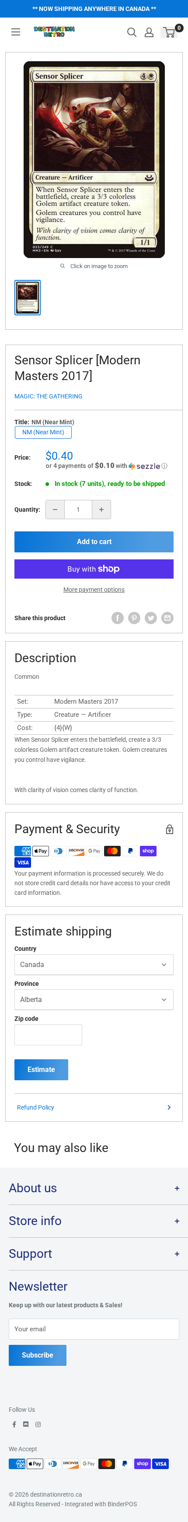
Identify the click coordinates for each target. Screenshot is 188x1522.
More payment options (94, 589)
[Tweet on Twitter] (151, 618)
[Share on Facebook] (117, 618)
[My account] (149, 32)
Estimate (41, 1069)
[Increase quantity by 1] (101, 509)
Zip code (26, 1019)
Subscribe (37, 1355)
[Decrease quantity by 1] (55, 509)
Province (26, 984)
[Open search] (132, 32)
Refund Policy (35, 1107)
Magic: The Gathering (48, 396)
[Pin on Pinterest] (134, 618)
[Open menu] (16, 32)
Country (25, 949)
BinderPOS (122, 1504)
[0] (169, 32)
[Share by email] (167, 618)
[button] (109, 465)
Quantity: (27, 509)
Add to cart (94, 542)
